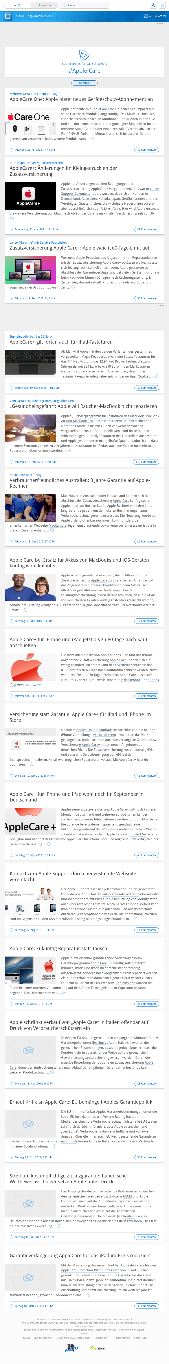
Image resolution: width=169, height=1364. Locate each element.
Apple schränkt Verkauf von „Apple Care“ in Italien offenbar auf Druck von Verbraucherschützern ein (79, 1025)
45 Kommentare (146, 775)
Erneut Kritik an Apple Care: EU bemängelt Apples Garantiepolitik (81, 1102)
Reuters (129, 1216)
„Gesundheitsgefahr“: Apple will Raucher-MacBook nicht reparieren (83, 406)
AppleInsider (125, 983)
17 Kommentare (146, 621)
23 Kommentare (146, 1083)
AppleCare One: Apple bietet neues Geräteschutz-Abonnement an (81, 99)
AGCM (127, 1196)
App (153, 5)
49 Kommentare (146, 149)
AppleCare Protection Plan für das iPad (90, 1270)
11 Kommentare (146, 930)
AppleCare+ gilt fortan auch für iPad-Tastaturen (61, 342)
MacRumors (57, 525)
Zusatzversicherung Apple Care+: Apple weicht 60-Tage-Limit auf (79, 248)
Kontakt (162, 5)
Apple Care (121, 501)
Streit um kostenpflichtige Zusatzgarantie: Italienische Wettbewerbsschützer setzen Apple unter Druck (68, 1178)
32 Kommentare (146, 387)
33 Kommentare (146, 229)
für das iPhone (130, 680)
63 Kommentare (146, 855)
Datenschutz (123, 1337)
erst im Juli (69, 1141)
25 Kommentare (146, 541)
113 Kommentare (146, 461)
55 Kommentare (146, 298)
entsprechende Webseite (120, 894)
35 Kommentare (146, 1003)
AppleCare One (103, 109)
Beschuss (99, 1043)
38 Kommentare (146, 1306)
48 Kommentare (146, 696)
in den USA (138, 834)
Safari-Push (140, 1337)
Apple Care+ (119, 660)
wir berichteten (104, 735)
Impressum (101, 1337)
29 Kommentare (146, 1237)
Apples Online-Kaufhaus (94, 730)
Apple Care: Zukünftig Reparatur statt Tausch (58, 948)
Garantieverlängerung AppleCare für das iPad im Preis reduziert (80, 1256)
